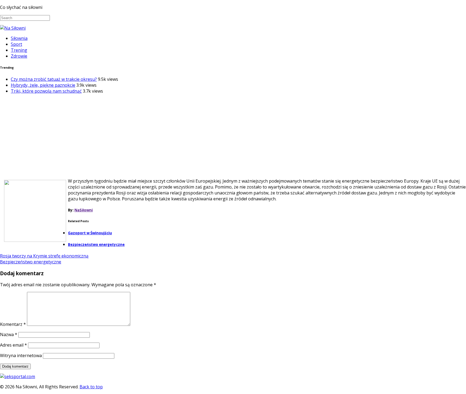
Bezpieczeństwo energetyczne (96, 244)
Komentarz (13, 324)
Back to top (91, 387)
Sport (16, 44)
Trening (19, 50)
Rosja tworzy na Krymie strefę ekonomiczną (44, 256)
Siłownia (19, 38)
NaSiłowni (83, 210)
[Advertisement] (233, 136)
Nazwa (8, 334)
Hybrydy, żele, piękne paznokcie (43, 85)
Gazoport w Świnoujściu (90, 233)
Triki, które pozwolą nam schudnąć (46, 91)
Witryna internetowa (21, 355)
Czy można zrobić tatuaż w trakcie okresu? (54, 79)
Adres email (13, 345)
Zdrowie (19, 56)
